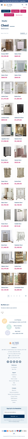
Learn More (22, 1)
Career (14, 402)
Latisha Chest (4, 96)
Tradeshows (14, 400)
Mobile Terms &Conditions (14, 394)
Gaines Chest (18, 54)
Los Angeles (14, 367)
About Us (14, 390)
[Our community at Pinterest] (17, 361)
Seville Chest (18, 266)
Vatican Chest (4, 287)
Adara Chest (4, 202)
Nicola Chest (4, 160)
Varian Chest (4, 223)
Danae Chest (4, 181)
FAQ (14, 382)
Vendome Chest (18, 202)
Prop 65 (14, 384)
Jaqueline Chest (5, 138)
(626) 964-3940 (15, 355)
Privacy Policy (14, 396)
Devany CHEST (5, 54)
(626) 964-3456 (16, 351)
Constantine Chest (19, 287)
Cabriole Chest (18, 138)
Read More (17, 328)
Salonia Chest (18, 160)
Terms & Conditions (14, 392)
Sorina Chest (18, 181)
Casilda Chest (18, 223)
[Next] (25, 296)
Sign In (24, 7)
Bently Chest (18, 96)
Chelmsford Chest (19, 117)
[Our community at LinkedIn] (14, 361)
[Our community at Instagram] (20, 361)
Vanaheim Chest (19, 245)
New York (14, 369)
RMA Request (14, 398)
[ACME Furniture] (8, 5)
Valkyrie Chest (4, 266)
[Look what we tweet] (11, 361)
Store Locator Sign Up (14, 380)
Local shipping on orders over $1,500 (17, 322)
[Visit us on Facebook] (8, 361)
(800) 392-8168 (19, 333)
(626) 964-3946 (16, 357)
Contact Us (14, 374)
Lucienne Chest (5, 117)
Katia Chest (4, 245)
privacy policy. (16, 421)
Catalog (14, 376)
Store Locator (14, 378)
